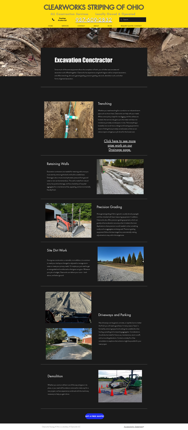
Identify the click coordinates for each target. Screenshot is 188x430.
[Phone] (53, 19)
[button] (62, 26)
